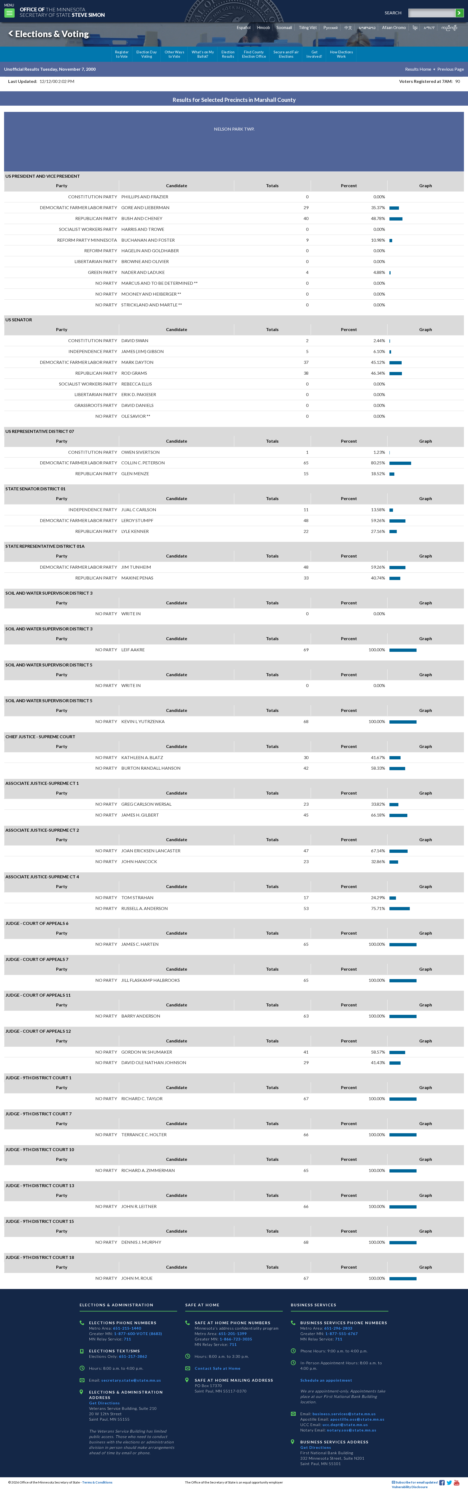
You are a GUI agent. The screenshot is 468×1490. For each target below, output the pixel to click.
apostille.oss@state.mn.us (357, 1419)
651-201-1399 (233, 1333)
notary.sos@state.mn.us (351, 1430)
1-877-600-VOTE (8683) (138, 1333)
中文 (348, 27)
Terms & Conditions (97, 1482)
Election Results (228, 54)
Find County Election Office (254, 54)
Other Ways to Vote (174, 54)
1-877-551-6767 (341, 1333)
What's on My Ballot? (203, 54)
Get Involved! (314, 54)
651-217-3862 (133, 1356)
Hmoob (263, 27)
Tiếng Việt (308, 27)
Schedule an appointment (326, 1380)
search (393, 12)
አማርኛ (429, 27)
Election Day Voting (146, 54)
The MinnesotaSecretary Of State (62, 12)
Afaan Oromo (394, 27)
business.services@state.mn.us (343, 1413)
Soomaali (284, 27)
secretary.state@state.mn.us (130, 1380)
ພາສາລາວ (367, 27)
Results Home (418, 69)
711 (127, 1339)
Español (244, 27)
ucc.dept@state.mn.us (344, 1424)
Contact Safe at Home (217, 1368)
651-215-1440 (127, 1328)
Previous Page (450, 69)
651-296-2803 (338, 1328)
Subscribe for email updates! (416, 1482)
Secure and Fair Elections (286, 54)
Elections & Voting (52, 33)
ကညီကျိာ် (449, 27)
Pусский (330, 27)
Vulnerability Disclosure (410, 1487)
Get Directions (104, 1403)
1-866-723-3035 (236, 1339)
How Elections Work (341, 54)
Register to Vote (122, 54)
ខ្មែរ (415, 27)
